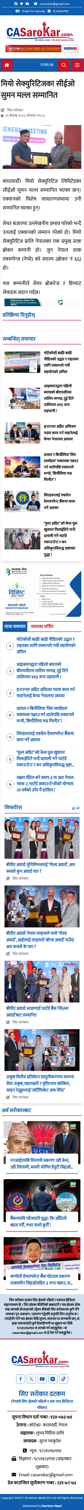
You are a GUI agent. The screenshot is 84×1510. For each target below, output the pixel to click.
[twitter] (23, 3)
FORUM (47, 65)
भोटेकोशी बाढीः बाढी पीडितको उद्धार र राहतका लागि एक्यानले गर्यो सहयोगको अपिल (61, 362)
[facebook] (17, 3)
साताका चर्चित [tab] (42, 626)
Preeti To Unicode (33, 11)
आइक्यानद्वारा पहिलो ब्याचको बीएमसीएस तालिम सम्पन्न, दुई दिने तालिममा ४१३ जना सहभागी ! (59, 399)
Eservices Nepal (52, 1505)
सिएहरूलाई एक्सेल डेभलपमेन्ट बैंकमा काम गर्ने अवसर (59, 501)
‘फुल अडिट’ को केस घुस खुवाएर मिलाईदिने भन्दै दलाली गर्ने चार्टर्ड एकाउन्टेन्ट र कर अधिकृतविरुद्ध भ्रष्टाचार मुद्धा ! (60, 539)
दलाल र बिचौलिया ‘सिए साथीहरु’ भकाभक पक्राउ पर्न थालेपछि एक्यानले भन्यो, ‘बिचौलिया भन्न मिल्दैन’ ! (61, 467)
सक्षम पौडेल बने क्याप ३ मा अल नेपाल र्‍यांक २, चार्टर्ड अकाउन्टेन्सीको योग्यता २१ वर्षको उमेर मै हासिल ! (45, 784)
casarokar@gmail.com (55, 3)
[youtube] (29, 3)
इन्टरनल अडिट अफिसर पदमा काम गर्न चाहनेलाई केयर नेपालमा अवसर (61, 432)
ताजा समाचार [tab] (15, 626)
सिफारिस (13, 808)
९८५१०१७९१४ (60, 11)
